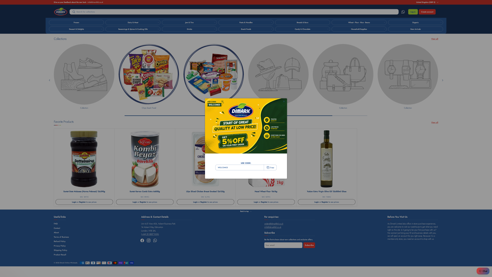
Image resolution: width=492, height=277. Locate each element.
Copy (272, 167)
